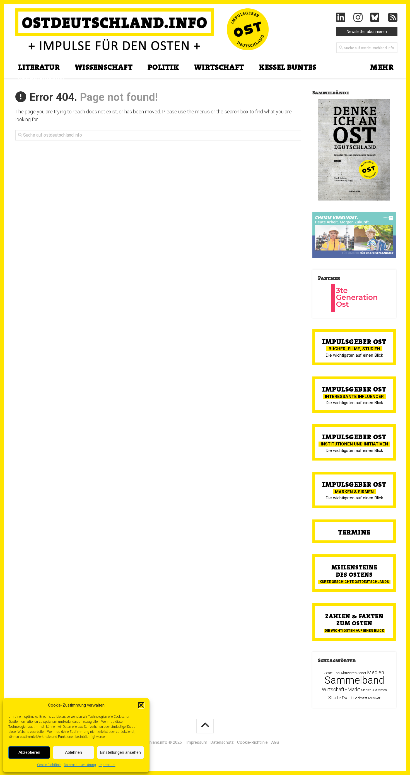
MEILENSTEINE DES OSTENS (354, 571)
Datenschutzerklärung (80, 765)
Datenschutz (222, 742)
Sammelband (354, 680)
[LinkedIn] (341, 17)
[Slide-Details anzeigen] (354, 235)
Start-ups (332, 673)
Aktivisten (349, 673)
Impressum (107, 765)
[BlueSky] (375, 17)
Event (347, 697)
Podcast (360, 698)
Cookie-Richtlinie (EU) (41, 78)
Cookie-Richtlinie (49, 765)
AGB (275, 742)
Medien (375, 672)
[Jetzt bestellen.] (354, 150)
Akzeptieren (29, 752)
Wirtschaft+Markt (341, 689)
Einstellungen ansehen (120, 752)
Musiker (374, 698)
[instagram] (358, 17)
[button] (141, 705)
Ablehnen (73, 752)
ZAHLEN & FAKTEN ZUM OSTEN (354, 619)
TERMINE (354, 532)
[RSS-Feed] (393, 17)
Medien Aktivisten (374, 690)
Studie (334, 697)
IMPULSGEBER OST (354, 341)
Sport (362, 673)
